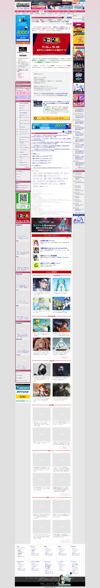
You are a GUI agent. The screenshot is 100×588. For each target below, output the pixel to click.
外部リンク (41, 55)
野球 (50, 178)
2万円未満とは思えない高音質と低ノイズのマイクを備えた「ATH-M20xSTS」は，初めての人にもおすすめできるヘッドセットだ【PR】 (41, 379)
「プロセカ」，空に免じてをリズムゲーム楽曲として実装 (41, 312)
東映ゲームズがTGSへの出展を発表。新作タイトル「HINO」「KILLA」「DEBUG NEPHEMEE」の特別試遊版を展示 (61, 353)
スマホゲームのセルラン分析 (24, 121)
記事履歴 (76, 0)
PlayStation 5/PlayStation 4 (22, 187)
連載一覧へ (28, 167)
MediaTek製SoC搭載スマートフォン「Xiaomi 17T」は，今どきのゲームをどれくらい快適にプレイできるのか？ (41, 488)
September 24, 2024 (62, 95)
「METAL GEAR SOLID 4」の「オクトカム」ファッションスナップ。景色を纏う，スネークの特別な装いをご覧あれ (23, 237)
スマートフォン (47, 561)
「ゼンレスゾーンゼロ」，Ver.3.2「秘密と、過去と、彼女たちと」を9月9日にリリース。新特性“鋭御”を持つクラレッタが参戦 (41, 353)
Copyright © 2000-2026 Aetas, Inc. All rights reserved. (50, 584)
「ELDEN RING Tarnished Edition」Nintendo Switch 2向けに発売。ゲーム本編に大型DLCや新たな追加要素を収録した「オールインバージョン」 (79, 164)
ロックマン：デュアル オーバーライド (79, 205)
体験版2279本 (26, 8)
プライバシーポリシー (22, 372)
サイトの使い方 (30, 0)
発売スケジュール (35, 553)
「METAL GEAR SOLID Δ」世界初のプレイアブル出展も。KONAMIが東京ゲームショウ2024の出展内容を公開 (56, 103)
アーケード (73, 561)
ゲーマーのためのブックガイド (24, 134)
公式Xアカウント (22, 0)
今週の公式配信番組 (23, 112)
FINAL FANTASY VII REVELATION (79, 178)
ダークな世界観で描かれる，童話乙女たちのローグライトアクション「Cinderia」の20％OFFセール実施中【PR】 (61, 378)
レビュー (20, 76)
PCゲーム (20, 183)
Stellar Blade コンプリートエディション (79, 210)
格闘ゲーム (74, 566)
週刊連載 (20, 553)
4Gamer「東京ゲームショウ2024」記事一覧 (52, 118)
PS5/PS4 (31, 11)
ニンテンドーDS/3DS (34, 561)
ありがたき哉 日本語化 (23, 154)
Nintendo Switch (21, 189)
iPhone (35, 173)
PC (21, 11)
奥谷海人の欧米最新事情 (23, 103)
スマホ (41, 11)
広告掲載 (58, 583)
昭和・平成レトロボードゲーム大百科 (24, 142)
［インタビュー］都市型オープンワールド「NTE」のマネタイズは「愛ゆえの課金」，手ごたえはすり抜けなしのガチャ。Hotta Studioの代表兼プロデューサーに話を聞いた (79, 146)
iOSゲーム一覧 (62, 13)
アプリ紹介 (47, 568)
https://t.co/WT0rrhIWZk (48, 93)
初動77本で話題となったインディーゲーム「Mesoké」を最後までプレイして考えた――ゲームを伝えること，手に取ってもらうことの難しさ (23, 318)
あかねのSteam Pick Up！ (23, 164)
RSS (16, 0)
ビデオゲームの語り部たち (24, 147)
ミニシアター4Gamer (23, 149)
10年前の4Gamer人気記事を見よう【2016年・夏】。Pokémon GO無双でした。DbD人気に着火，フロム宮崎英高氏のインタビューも (23, 269)
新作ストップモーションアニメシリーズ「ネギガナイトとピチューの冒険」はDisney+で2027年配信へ (41, 334)
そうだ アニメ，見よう (23, 131)
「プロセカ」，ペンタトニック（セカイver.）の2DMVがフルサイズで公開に (60, 293)
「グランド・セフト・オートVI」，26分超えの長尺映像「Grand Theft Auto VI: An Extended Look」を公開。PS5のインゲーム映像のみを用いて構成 (79, 140)
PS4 (50, 183)
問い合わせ (36, 0)
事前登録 (31, 13)
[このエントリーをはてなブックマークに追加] (70, 18)
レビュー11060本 (19, 8)
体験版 (19, 550)
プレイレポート (48, 549)
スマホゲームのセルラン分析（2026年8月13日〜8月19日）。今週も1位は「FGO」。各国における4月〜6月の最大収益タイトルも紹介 (61, 443)
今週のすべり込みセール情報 (24, 124)
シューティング (75, 568)
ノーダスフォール (78, 174)
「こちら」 (56, 579)
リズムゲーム (75, 570)
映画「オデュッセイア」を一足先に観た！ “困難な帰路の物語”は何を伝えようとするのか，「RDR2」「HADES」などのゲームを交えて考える (23, 253)
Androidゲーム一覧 (70, 13)
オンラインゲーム (21, 547)
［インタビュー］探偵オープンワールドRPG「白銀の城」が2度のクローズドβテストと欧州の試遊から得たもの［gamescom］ (23, 351)
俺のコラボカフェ (22, 139)
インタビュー (50, 13)
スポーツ (67, 173)
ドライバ (20, 179)
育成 (46, 178)
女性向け (47, 11)
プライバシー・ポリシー (50, 583)
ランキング (82, 0)
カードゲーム (75, 567)
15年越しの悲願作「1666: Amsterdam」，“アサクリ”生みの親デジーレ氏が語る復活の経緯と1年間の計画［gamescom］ (61, 535)
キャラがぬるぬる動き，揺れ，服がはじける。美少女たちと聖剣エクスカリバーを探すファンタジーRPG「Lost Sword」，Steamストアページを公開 (79, 110)
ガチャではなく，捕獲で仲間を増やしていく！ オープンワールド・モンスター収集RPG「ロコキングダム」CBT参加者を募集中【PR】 (41, 399)
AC (63, 11)
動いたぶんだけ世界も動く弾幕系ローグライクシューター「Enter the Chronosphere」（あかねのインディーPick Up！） (61, 423)
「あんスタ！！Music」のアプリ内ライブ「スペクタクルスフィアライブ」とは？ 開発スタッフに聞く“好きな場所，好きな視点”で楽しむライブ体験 (23, 367)
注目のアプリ (43, 13)
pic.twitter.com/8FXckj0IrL (61, 93)
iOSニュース (18, 13)
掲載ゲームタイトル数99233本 (23, 7)
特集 (19, 74)
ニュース (20, 73)
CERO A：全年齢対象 (38, 175)
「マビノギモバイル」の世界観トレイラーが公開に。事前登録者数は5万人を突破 (61, 312)
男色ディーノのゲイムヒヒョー (24, 118)
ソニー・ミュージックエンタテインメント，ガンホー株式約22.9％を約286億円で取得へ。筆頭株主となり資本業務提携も (79, 116)
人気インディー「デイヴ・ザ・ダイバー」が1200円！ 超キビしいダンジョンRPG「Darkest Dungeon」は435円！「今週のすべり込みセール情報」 (41, 423)
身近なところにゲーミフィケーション (24, 157)
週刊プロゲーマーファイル (24, 110)
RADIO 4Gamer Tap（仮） (24, 129)
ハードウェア (57, 11)
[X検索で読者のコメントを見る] (62, 17)
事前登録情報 (48, 566)
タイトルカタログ (35, 555)
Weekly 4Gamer (22, 105)
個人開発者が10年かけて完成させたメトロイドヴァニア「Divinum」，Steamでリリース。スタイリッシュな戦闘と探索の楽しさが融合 (61, 334)
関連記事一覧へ (69, 133)
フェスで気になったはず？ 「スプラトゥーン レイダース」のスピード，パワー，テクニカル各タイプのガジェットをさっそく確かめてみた (23, 302)
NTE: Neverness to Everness (79, 183)
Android (40, 173)
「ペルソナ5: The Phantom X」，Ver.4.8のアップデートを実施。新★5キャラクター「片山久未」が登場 (41, 293)
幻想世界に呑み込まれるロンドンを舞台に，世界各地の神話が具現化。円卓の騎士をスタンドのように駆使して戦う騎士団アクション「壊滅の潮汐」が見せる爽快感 (61, 489)
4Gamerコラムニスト (23, 145)
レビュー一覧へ (65, 494)
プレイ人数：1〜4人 (38, 178)
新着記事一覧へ (65, 357)
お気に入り (71, 0)
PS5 (35, 181)
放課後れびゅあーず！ (23, 162)
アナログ (68, 11)
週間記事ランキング (22, 171)
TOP (18, 11)
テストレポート (62, 564)
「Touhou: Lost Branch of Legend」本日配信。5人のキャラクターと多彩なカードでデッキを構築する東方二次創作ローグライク (79, 152)
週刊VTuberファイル (23, 115)
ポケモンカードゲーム (79, 190)
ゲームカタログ (75, 573)
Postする (65, 17)
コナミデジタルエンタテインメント (53, 175)
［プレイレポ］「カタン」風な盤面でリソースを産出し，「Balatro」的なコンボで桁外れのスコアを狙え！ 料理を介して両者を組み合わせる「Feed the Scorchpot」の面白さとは (61, 469)
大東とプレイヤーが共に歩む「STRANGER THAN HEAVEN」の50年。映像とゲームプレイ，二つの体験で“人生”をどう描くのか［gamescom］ (23, 335)
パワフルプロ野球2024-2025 (41, 160)
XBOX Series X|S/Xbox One (23, 185)
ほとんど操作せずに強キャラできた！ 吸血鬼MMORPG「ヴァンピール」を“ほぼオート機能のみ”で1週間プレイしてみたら (23, 286)
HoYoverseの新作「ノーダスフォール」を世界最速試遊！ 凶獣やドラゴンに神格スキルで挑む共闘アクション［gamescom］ (79, 128)
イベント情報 (75, 564)
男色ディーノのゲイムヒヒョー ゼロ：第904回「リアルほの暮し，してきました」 (41, 442)
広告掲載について (21, 377)
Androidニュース (25, 13)
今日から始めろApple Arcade (24, 137)
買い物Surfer (21, 152)
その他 (73, 571)
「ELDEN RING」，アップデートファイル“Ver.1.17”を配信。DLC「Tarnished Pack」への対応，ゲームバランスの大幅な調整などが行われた (79, 134)
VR (52, 11)
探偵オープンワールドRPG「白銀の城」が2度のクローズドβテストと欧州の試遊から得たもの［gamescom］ (61, 515)
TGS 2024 (36, 186)
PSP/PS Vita (73, 546)
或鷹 (62, 183)
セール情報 (37, 13)
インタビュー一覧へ (65, 541)
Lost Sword (77, 197)
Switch (36, 11)
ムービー (56, 13)
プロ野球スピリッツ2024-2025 (23, 53)
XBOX (26, 11)
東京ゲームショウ (44, 186)
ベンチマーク (61, 570)
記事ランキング (21, 556)
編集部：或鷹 (69, 23)
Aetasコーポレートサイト (22, 380)
